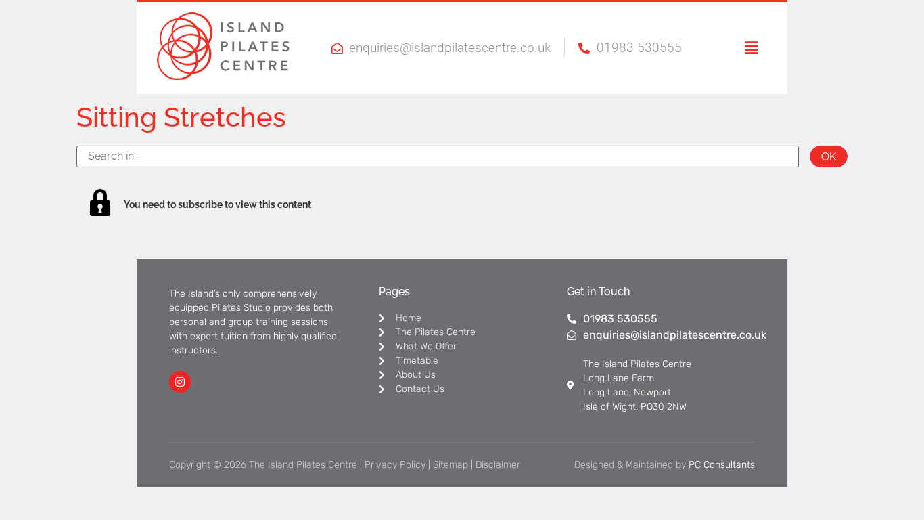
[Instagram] (180, 382)
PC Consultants (722, 465)
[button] (734, 47)
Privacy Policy (395, 465)
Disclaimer (498, 465)
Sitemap (450, 465)
